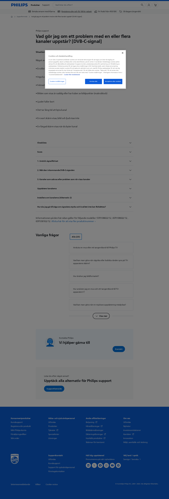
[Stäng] (122, 53)
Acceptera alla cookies (113, 81)
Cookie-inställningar (57, 81)
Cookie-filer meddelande (72, 74)
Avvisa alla (93, 81)
